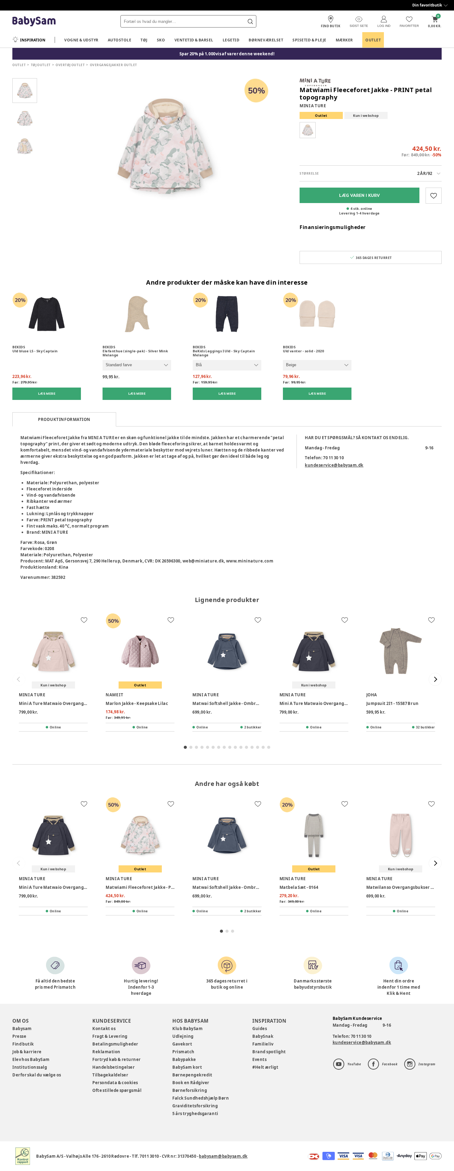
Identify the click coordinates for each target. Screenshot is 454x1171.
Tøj (144, 40)
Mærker (344, 40)
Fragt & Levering (110, 1036)
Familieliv (262, 1044)
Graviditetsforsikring (195, 1106)
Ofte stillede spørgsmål (116, 1090)
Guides (259, 1028)
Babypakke (184, 1059)
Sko (161, 40)
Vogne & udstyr (81, 40)
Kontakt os (104, 1028)
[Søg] (250, 21)
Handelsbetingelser (113, 1067)
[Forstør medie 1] (165, 146)
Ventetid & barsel (193, 40)
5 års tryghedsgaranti (195, 1113)
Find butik (23, 1044)
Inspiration (32, 40)
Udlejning (183, 1036)
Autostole (120, 40)
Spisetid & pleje (309, 40)
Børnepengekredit (192, 1075)
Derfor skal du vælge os (36, 1075)
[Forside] (34, 21)
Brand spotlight (269, 1051)
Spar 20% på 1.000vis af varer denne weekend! (227, 54)
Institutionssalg (29, 1067)
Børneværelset (266, 40)
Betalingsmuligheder (115, 1044)
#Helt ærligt (265, 1067)
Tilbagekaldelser (110, 1075)
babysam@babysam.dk (223, 1156)
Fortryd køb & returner (116, 1059)
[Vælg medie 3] (24, 146)
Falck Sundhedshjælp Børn (200, 1098)
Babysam (22, 1028)
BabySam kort (187, 1067)
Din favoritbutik (427, 5)
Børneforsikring (189, 1090)
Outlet (373, 40)
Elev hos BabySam (31, 1059)
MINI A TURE (313, 105)
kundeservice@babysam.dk (334, 465)
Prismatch (183, 1051)
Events (259, 1059)
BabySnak (262, 1036)
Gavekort (182, 1044)
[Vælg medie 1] (24, 90)
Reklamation (106, 1051)
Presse (19, 1036)
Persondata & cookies (115, 1082)
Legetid (231, 40)
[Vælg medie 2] (24, 118)
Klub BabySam (187, 1028)
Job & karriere (27, 1051)
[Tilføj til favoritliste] (434, 196)
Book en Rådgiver (190, 1082)
